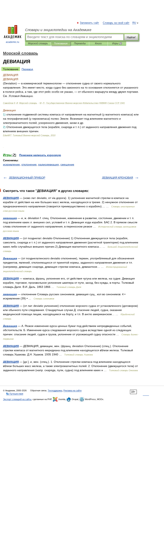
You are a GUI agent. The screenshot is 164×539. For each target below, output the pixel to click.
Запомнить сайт (89, 23)
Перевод (27, 69)
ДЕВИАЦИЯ (11, 198)
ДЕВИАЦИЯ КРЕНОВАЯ (117, 177)
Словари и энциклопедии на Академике (58, 30)
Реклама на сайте (72, 390)
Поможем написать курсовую (40, 155)
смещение (67, 164)
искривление (11, 164)
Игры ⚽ (117, 43)
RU (134, 23)
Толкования (60, 43)
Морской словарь (38, 43)
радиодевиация (48, 164)
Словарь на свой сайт (116, 23)
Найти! (131, 37)
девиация (10, 218)
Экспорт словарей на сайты (17, 399)
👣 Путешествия (14, 393)
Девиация (10, 258)
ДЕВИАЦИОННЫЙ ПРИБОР (27, 177)
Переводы (80, 43)
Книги (98, 43)
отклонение (29, 164)
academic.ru (12, 42)
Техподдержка (55, 390)
